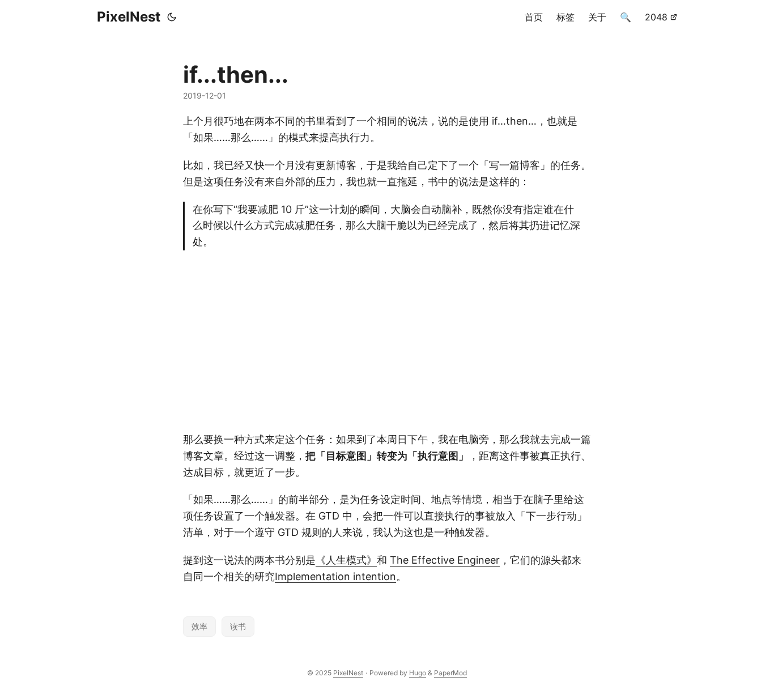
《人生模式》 (346, 560)
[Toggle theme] (171, 17)
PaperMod (450, 672)
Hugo (417, 672)
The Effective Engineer (445, 560)
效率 (199, 626)
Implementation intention (335, 576)
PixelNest (128, 16)
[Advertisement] (387, 341)
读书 (238, 626)
